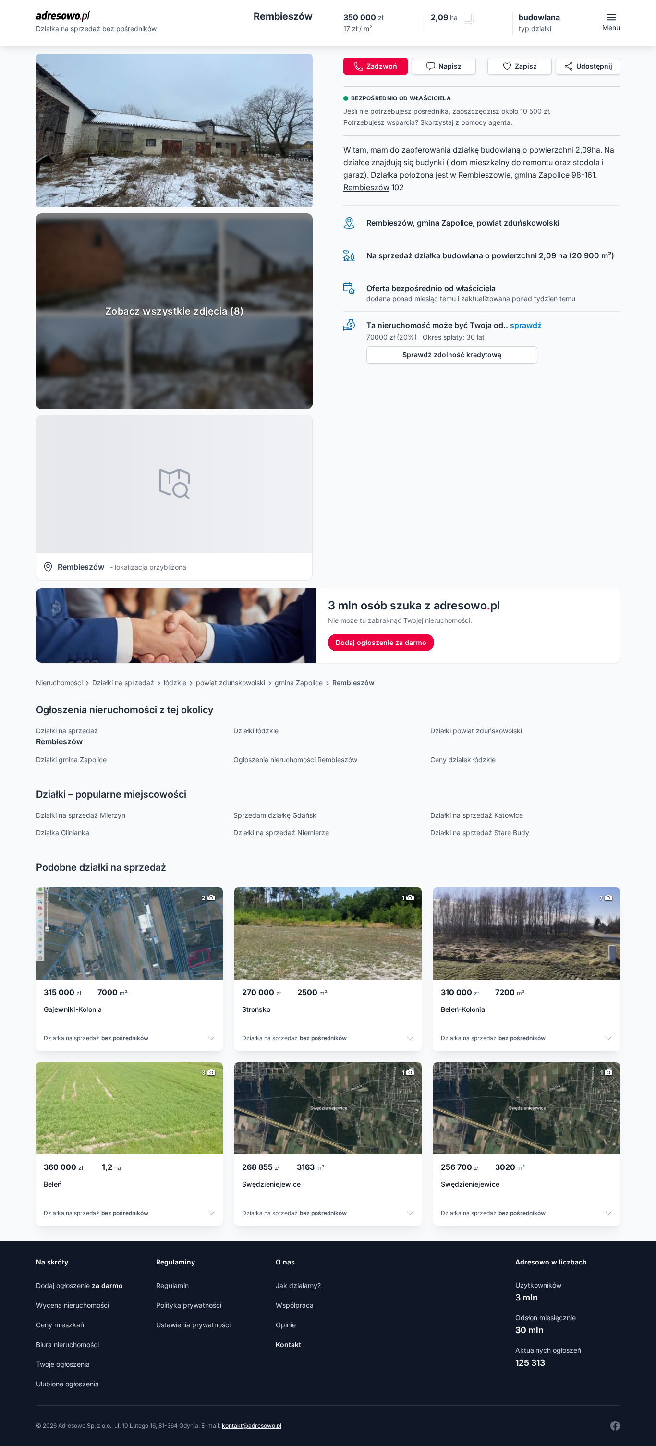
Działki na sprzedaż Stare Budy (479, 832)
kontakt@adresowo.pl (251, 1425)
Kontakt (288, 1344)
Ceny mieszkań (60, 1325)
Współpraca (295, 1305)
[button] (174, 130)
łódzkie (175, 683)
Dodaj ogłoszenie (79, 1285)
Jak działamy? (298, 1285)
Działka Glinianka (62, 832)
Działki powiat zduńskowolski (476, 731)
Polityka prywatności (188, 1305)
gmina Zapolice (299, 683)
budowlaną (501, 150)
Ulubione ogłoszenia (67, 1384)
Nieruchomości (59, 683)
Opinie (286, 1325)
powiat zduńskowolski (230, 683)
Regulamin (172, 1285)
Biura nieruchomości (67, 1344)
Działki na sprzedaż (123, 683)
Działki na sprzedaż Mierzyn (80, 815)
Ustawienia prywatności (193, 1325)
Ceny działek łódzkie (463, 759)
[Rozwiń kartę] (211, 1039)
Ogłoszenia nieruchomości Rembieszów (295, 759)
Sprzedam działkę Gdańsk (274, 815)
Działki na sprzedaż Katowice (476, 815)
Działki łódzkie (256, 731)
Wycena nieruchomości (72, 1305)
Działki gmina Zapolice (71, 759)
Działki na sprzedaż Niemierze (281, 832)
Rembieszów (366, 187)
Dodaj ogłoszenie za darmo (381, 642)
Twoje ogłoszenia (63, 1364)
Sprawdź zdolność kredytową (451, 355)
